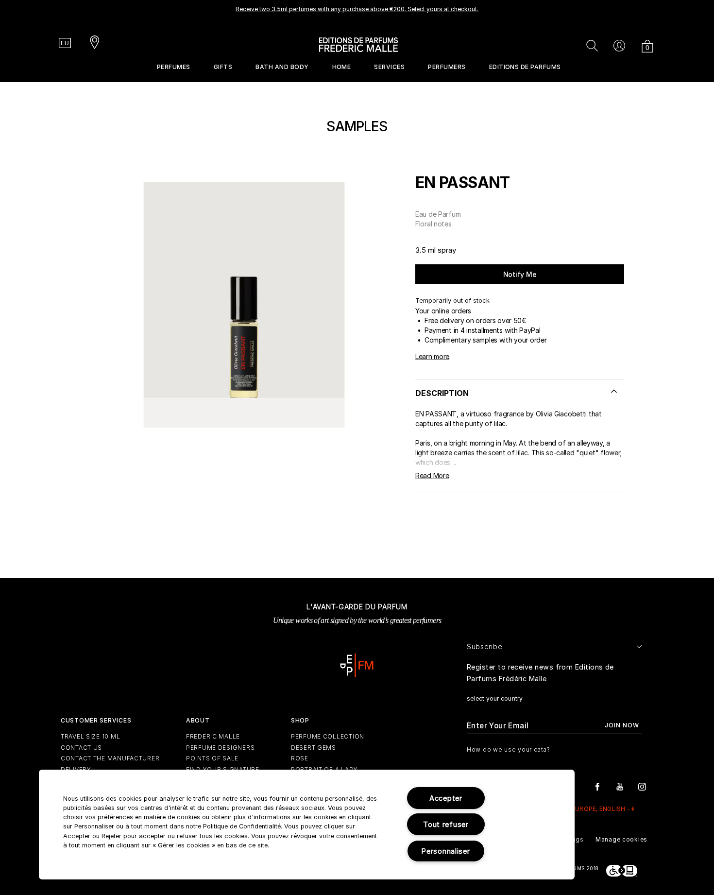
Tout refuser (446, 824)
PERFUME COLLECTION (327, 736)
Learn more (432, 356)
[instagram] (642, 786)
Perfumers (446, 66)
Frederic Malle (213, 736)
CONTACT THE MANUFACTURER (110, 758)
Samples (356, 126)
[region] (307, 824)
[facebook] (597, 786)
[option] (357, 12)
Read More (432, 475)
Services (389, 66)
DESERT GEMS (313, 747)
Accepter (445, 798)
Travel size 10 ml (90, 736)
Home (341, 66)
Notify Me (519, 274)
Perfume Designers (220, 747)
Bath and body (281, 66)
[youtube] (620, 786)
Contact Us (81, 747)
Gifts (223, 66)
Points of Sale (212, 758)
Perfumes (173, 66)
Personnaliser (446, 851)
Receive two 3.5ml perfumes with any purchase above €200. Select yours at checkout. (357, 9)
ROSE (299, 758)
